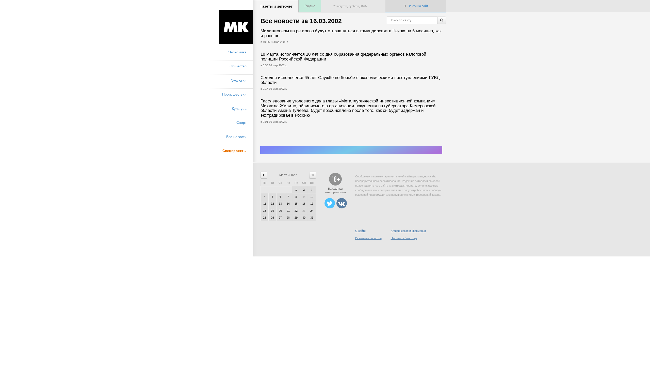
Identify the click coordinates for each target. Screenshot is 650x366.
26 (272, 217)
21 (288, 210)
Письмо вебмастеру (404, 238)
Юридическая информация (408, 230)
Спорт (241, 122)
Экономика (237, 52)
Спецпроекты (234, 151)
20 (280, 210)
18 (264, 210)
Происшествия (234, 94)
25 (264, 217)
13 (280, 203)
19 (272, 210)
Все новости (236, 137)
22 (296, 210)
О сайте (360, 230)
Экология (239, 80)
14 (288, 203)
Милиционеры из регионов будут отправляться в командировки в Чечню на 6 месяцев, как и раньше (351, 33)
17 (311, 203)
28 (288, 217)
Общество (238, 66)
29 (296, 217)
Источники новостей (368, 238)
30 (303, 217)
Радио (309, 6)
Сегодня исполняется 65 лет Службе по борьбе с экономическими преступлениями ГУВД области (350, 80)
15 (296, 203)
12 (272, 203)
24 (311, 210)
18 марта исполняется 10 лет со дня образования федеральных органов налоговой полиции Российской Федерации (343, 57)
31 (311, 217)
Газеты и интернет (276, 6)
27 (280, 217)
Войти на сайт (418, 6)
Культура (239, 108)
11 (264, 203)
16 (303, 203)
